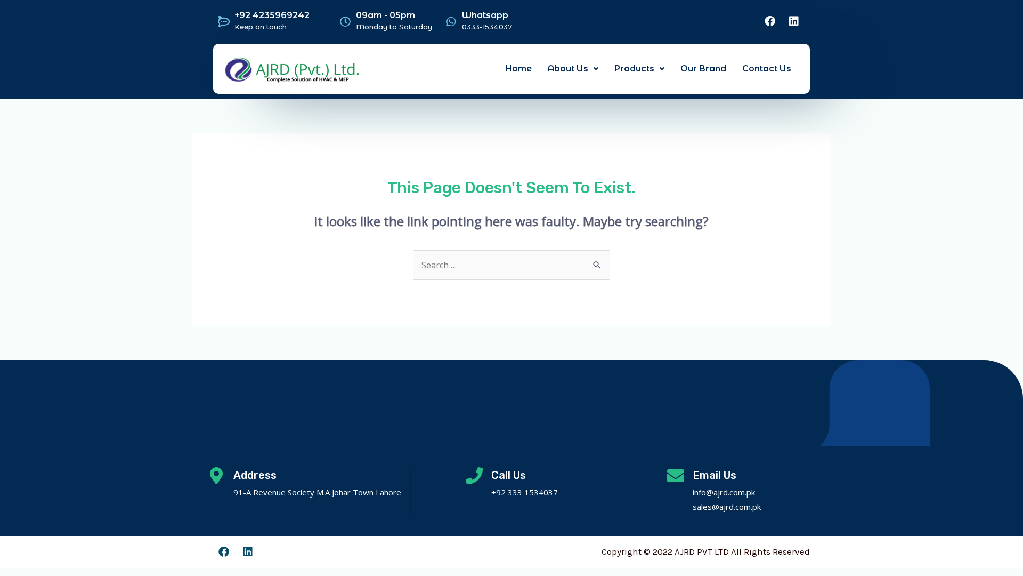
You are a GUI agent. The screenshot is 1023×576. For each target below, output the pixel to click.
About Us (568, 68)
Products (634, 68)
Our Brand (703, 68)
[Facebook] (770, 21)
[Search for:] (511, 265)
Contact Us (766, 68)
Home (518, 68)
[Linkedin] (794, 21)
